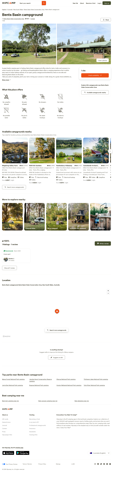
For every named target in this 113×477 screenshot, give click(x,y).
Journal (4, 425)
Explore (4, 9)
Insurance (32, 428)
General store (6, 422)
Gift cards (5, 419)
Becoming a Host (34, 419)
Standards (32, 432)
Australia (9, 9)
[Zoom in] (108, 290)
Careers (4, 428)
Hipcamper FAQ (7, 435)
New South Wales (18, 9)
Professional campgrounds (37, 425)
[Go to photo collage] (29, 44)
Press (3, 432)
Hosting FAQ (33, 435)
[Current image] (12, 161)
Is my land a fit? (34, 422)
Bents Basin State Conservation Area (34, 9)
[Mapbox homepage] (6, 336)
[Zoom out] (108, 293)
